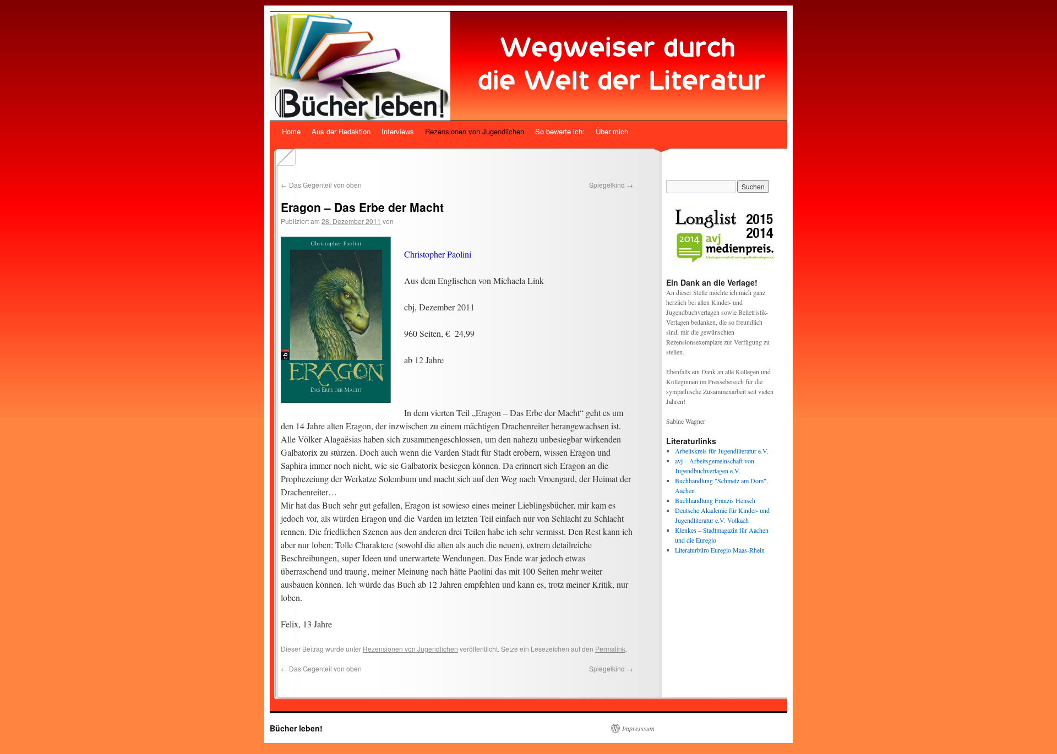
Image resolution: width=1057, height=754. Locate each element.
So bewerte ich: (560, 131)
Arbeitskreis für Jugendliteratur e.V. (722, 450)
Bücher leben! (296, 728)
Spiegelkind (611, 184)
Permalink (610, 648)
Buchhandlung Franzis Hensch (715, 500)
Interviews (398, 131)
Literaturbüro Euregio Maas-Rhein (720, 549)
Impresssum (638, 728)
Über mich (612, 131)
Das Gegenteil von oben (321, 184)
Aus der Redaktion (341, 131)
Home (291, 131)
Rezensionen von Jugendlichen (474, 131)
